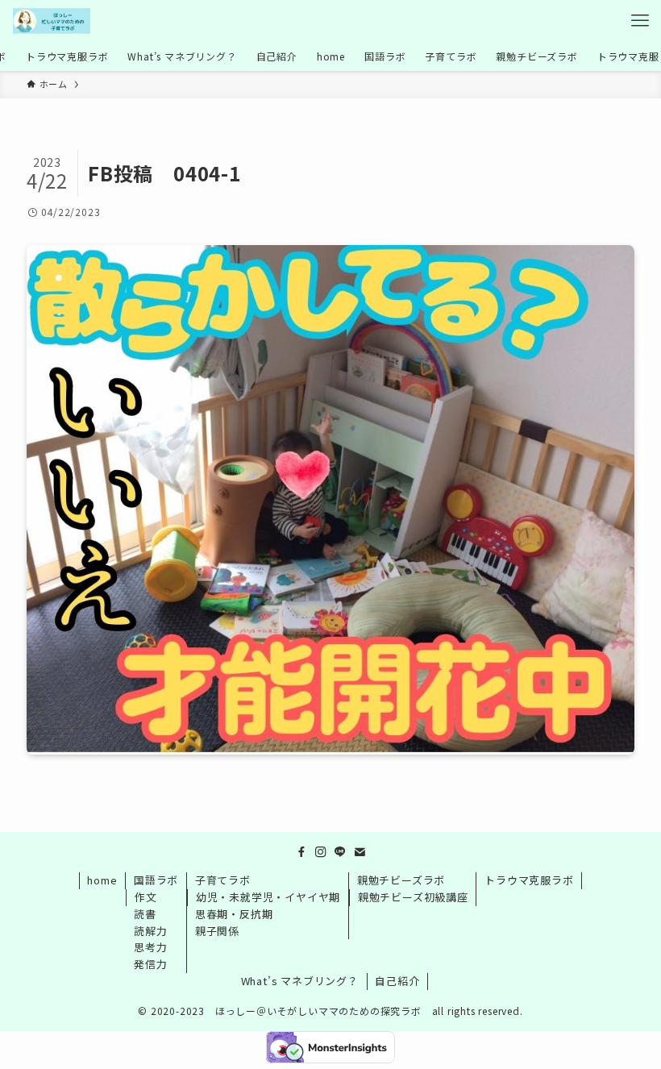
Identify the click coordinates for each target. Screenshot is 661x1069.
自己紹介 (397, 980)
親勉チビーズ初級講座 (413, 897)
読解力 (150, 930)
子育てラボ (223, 880)
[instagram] (321, 852)
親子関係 (217, 930)
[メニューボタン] (640, 21)
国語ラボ (156, 880)
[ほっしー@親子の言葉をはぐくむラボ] (51, 21)
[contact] (359, 852)
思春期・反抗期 (234, 913)
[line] (340, 852)
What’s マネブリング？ (300, 980)
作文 (146, 897)
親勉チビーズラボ (401, 880)
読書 (145, 913)
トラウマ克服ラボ (528, 880)
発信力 (150, 963)
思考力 (150, 947)
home (102, 880)
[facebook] (301, 852)
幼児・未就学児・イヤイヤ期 (268, 897)
